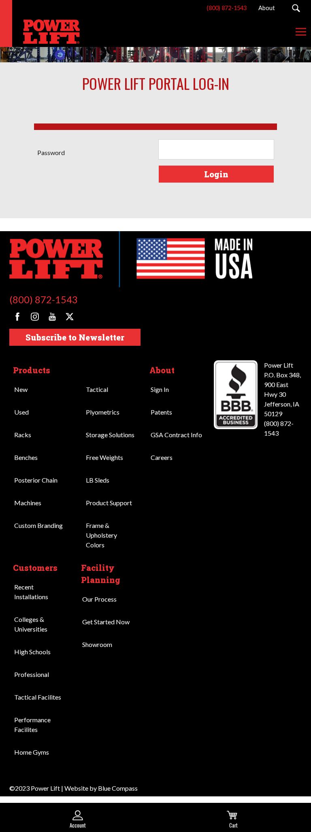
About (162, 370)
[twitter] (70, 317)
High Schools (32, 651)
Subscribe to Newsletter (75, 337)
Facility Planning (100, 573)
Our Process (99, 599)
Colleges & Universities (30, 624)
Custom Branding (38, 525)
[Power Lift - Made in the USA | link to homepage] (46, 31)
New (21, 389)
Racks (22, 434)
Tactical (97, 389)
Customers (35, 567)
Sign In (160, 389)
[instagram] (35, 317)
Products (31, 370)
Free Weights (104, 457)
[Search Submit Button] (296, 8)
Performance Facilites (32, 724)
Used (21, 412)
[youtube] (52, 317)
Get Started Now (106, 622)
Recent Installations (31, 591)
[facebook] (17, 317)
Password (51, 152)
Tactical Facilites (37, 697)
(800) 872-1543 (43, 299)
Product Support (109, 502)
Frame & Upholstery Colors (101, 535)
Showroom (97, 644)
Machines (27, 502)
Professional (31, 674)
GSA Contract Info (176, 434)
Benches (26, 457)
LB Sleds (97, 480)
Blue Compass (118, 788)
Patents (161, 412)
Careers (162, 457)
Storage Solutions (110, 434)
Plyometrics (102, 412)
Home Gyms (31, 752)
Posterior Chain (36, 480)
